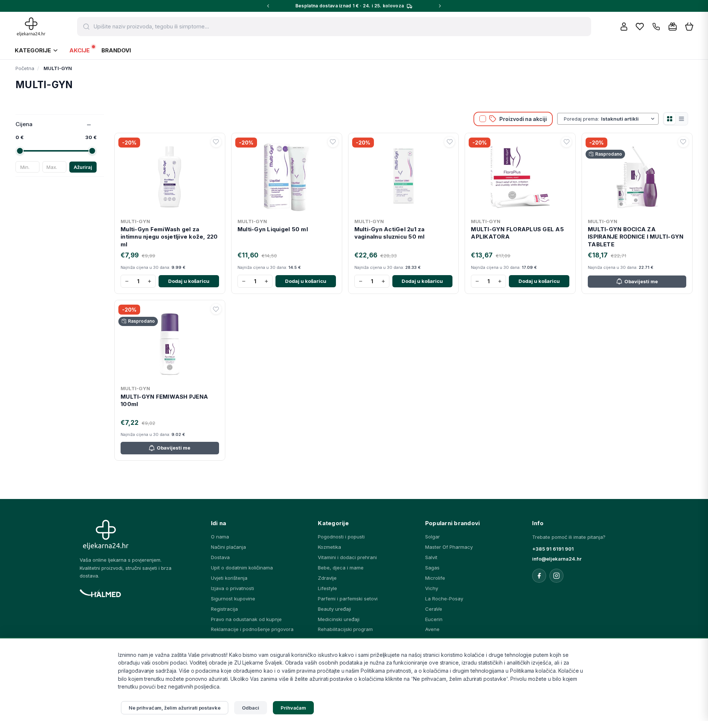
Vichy (431, 588)
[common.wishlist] (640, 26)
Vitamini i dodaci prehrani (347, 557)
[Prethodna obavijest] (268, 6)
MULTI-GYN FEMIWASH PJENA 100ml (164, 400)
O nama (220, 537)
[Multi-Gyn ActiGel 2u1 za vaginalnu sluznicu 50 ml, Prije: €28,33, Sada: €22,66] (404, 175)
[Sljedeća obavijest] (440, 6)
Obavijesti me (641, 281)
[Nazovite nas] (656, 27)
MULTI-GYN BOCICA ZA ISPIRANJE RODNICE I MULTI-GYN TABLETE (635, 237)
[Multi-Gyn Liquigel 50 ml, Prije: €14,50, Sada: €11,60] (287, 175)
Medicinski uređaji (339, 619)
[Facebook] (539, 576)
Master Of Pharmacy (449, 547)
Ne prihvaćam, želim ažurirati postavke (175, 708)
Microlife (435, 578)
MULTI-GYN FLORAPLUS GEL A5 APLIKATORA (517, 233)
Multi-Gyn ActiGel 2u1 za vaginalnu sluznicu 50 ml (389, 233)
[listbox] (628, 118)
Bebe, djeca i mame (341, 568)
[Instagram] (556, 576)
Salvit (431, 557)
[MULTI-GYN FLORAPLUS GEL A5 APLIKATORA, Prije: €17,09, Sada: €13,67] (520, 175)
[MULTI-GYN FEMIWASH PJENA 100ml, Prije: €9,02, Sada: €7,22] (170, 342)
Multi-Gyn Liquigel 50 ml (272, 229)
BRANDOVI (116, 50)
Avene (432, 629)
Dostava (220, 557)
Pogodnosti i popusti (341, 537)
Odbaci (250, 708)
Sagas (432, 568)
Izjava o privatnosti (232, 588)
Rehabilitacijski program (345, 629)
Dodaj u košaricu (188, 281)
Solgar (432, 537)
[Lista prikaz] (681, 118)
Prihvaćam (293, 708)
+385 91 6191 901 (553, 549)
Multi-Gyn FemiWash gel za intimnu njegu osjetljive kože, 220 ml (169, 237)
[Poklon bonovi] (673, 26)
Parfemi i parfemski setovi (348, 599)
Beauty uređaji (334, 609)
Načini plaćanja (228, 547)
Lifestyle (327, 588)
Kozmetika (329, 547)
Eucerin (433, 619)
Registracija (224, 609)
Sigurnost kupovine (233, 599)
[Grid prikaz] (669, 118)
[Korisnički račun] (624, 26)
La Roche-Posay (444, 599)
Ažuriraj (83, 167)
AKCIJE (79, 50)
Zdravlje (327, 578)
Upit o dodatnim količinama (242, 568)
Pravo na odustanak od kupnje (246, 619)
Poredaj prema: (581, 119)
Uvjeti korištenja (229, 578)
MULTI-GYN (135, 221)
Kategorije (33, 50)
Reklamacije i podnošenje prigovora (252, 629)
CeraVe (433, 609)
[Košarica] (689, 26)
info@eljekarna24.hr (557, 559)
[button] (216, 142)
